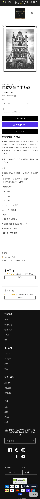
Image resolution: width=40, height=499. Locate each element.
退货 (6, 412)
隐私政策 (7, 388)
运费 (15, 95)
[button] (2, 13)
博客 (6, 340)
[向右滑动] (24, 80)
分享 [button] (5, 253)
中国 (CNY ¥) (11, 472)
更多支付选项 (20, 130)
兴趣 (6, 364)
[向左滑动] (15, 80)
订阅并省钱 (8, 330)
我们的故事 (8, 325)
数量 (3, 109)
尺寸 (3, 99)
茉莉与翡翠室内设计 (22, 498)
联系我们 (7, 417)
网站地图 (7, 393)
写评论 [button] (20, 277)
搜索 (6, 320)
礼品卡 (6, 335)
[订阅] (33, 440)
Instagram (7, 359)
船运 (6, 407)
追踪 (6, 422)
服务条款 (7, 383)
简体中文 (28, 472)
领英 (6, 369)
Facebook (7, 354)
